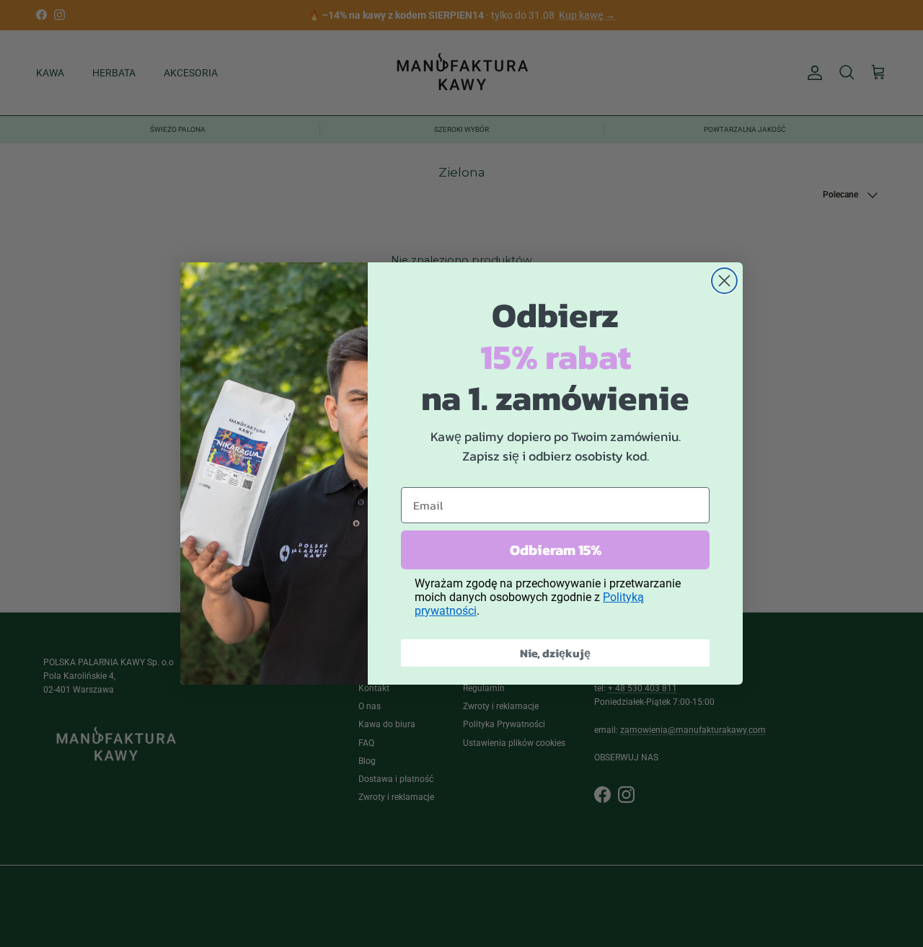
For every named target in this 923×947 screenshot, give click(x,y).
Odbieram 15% (555, 550)
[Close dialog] (724, 280)
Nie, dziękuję (555, 653)
